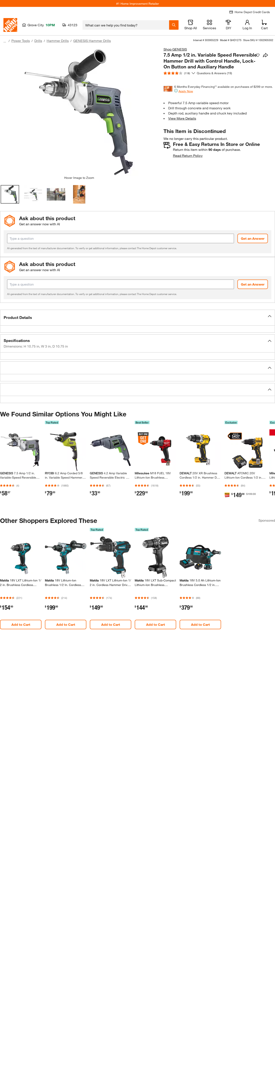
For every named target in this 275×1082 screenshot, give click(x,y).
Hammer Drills (58, 41)
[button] (137, 318)
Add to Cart (20, 624)
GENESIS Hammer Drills (92, 41)
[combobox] (126, 24)
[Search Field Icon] (174, 25)
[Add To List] (257, 55)
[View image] (10, 194)
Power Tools (20, 41)
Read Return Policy (188, 155)
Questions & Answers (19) (214, 73)
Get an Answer (252, 238)
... (5, 41)
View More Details (182, 118)
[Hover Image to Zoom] (79, 111)
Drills (38, 41)
